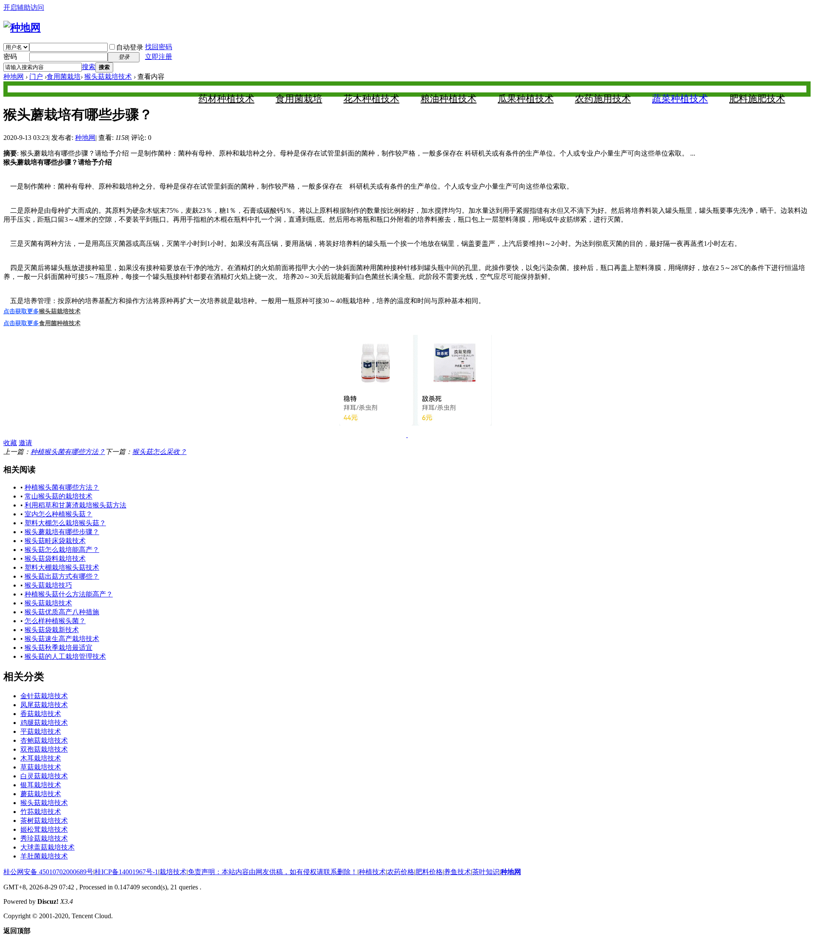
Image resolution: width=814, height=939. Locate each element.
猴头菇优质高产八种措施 (62, 612)
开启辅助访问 (23, 7)
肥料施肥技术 (757, 98)
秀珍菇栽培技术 (44, 838)
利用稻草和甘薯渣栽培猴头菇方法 (75, 505)
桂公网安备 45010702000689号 (48, 871)
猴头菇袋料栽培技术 (55, 558)
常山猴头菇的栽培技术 (58, 496)
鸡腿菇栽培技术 (44, 722)
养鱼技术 (457, 871)
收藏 (10, 442)
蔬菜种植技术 (680, 98)
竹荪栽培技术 (40, 811)
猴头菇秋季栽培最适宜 (58, 647)
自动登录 (129, 47)
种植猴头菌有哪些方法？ (68, 451)
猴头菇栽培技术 (108, 76)
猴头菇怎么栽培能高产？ (62, 549)
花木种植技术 (371, 98)
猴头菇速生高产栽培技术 (62, 638)
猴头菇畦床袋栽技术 (55, 540)
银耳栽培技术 (40, 785)
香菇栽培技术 (40, 713)
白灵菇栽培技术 (44, 776)
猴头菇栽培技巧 (48, 585)
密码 (10, 56)
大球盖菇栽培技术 (47, 847)
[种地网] (22, 27)
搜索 (88, 66)
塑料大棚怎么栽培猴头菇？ (65, 523)
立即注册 (158, 56)
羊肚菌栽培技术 (44, 856)
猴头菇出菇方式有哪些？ (62, 576)
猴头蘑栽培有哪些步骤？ (62, 531)
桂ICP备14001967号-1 (126, 871)
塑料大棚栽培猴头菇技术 (62, 567)
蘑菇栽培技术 (40, 793)
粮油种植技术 (449, 98)
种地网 (13, 76)
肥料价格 (429, 871)
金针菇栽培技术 (44, 695)
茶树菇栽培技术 (44, 820)
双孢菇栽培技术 (44, 749)
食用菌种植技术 (60, 323)
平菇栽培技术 (40, 731)
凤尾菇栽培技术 (44, 704)
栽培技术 (173, 871)
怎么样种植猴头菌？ (55, 620)
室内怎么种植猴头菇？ (58, 514)
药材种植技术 (226, 98)
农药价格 (400, 871)
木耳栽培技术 (40, 758)
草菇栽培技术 (40, 767)
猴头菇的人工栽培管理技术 (65, 656)
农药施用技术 (603, 98)
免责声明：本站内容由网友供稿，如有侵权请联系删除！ (272, 871)
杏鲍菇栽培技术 (44, 740)
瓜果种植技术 (526, 98)
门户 (36, 76)
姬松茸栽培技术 (44, 829)
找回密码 (158, 46)
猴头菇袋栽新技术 (52, 629)
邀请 (25, 442)
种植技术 (372, 871)
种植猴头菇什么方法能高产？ (69, 594)
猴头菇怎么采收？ (159, 451)
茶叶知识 (485, 871)
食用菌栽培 (64, 76)
